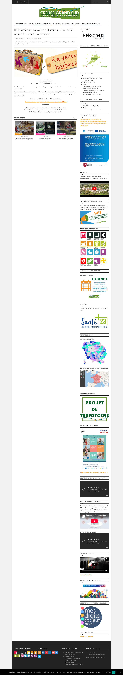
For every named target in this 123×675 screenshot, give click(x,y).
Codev (77, 24)
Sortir (31, 24)
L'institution (46, 42)
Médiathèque (63, 42)
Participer (56, 24)
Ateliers (27, 42)
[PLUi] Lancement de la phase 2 (24, 138)
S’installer (47, 24)
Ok (113, 672)
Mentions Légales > (86, 636)
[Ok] (121, 672)
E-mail (85, 84)
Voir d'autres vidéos (86, 575)
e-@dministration (20, 2)
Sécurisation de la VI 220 (66, 138)
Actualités (21, 42)
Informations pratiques (91, 24)
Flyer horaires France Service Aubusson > (93, 472)
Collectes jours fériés (45, 138)
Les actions (54, 42)
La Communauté (21, 24)
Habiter (38, 24)
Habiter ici (39, 42)
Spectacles (25, 44)
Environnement (68, 24)
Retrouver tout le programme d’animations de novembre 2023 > (45, 102)
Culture (32, 42)
